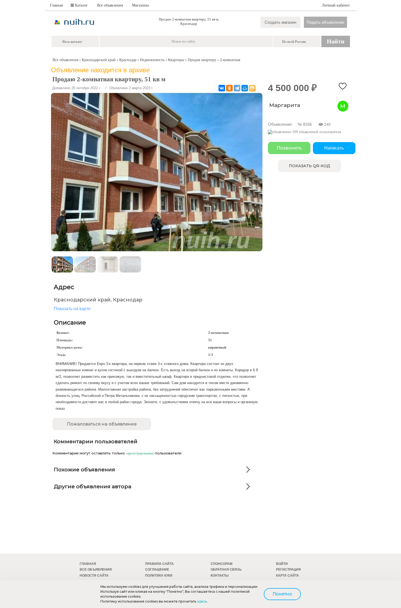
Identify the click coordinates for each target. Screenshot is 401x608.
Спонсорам (221, 564)
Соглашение (157, 569)
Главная (56, 5)
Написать (334, 148)
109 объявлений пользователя (316, 132)
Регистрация (288, 569)
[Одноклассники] (229, 88)
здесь (202, 601)
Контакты (220, 575)
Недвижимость (152, 60)
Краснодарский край (99, 60)
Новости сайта (94, 575)
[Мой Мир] (244, 88)
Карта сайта (287, 575)
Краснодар (127, 60)
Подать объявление (325, 22)
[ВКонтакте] (222, 88)
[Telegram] (237, 88)
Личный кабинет (336, 5)
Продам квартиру (202, 60)
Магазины (140, 5)
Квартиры (176, 60)
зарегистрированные (140, 453)
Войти (282, 564)
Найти (336, 41)
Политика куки (158, 575)
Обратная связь (226, 569)
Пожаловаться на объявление (102, 424)
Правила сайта (159, 564)
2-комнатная (230, 60)
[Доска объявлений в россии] (74, 30)
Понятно (282, 594)
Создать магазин (280, 22)
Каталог (81, 5)
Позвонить (289, 148)
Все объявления (110, 5)
